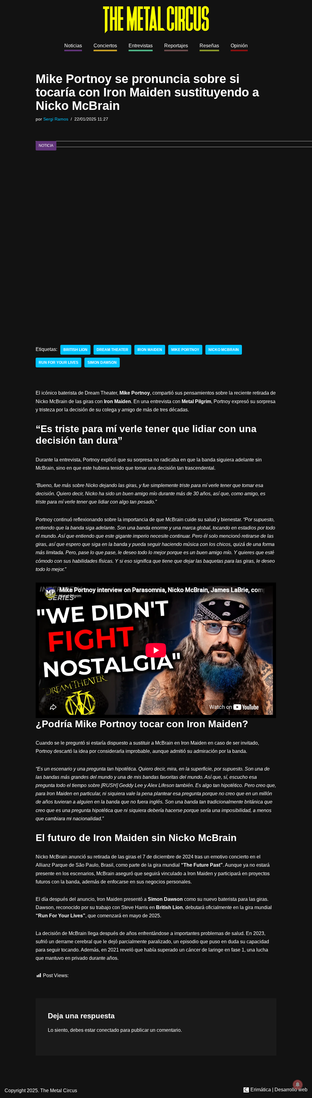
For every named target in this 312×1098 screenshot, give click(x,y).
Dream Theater (112, 350)
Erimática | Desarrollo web (278, 1089)
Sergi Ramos (55, 119)
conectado (108, 1030)
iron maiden (149, 350)
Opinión (239, 45)
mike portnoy (185, 350)
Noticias (73, 45)
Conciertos (105, 45)
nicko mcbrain (223, 350)
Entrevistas (141, 45)
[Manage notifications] (298, 1084)
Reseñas (209, 45)
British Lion (75, 350)
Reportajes (176, 45)
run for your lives (58, 362)
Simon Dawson (102, 362)
